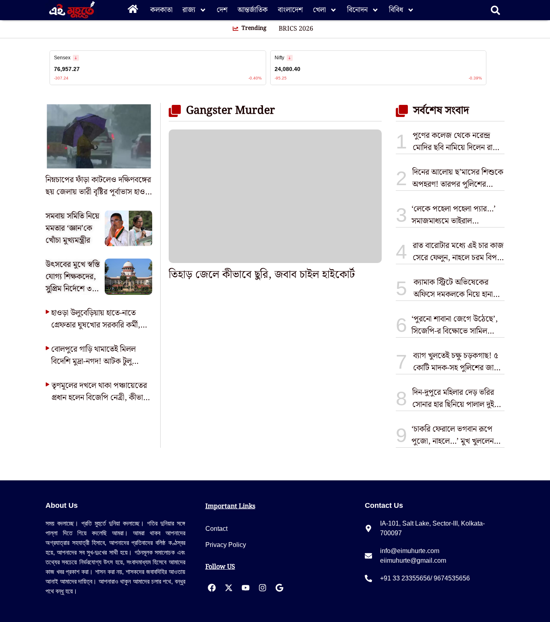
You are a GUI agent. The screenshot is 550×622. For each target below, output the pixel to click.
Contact (216, 528)
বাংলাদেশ (290, 10)
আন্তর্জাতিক (253, 10)
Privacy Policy (225, 544)
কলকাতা (161, 10)
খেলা (319, 10)
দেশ (222, 10)
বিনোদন (357, 10)
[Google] (279, 587)
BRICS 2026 (296, 29)
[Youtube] (245, 587)
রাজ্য (188, 10)
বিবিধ (396, 10)
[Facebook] (211, 587)
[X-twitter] (228, 587)
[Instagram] (262, 587)
